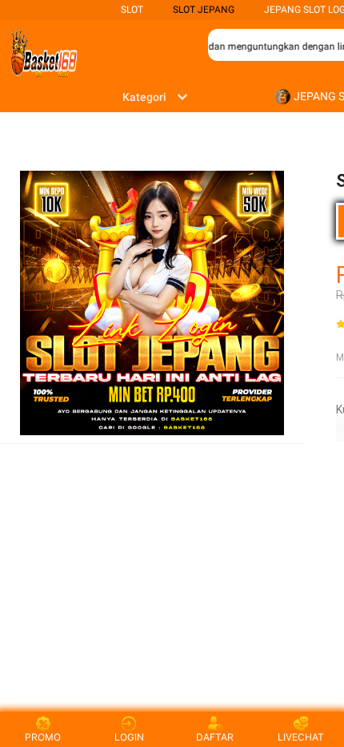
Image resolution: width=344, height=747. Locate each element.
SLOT (132, 9)
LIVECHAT (301, 737)
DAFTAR (215, 737)
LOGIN (129, 737)
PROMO (43, 737)
